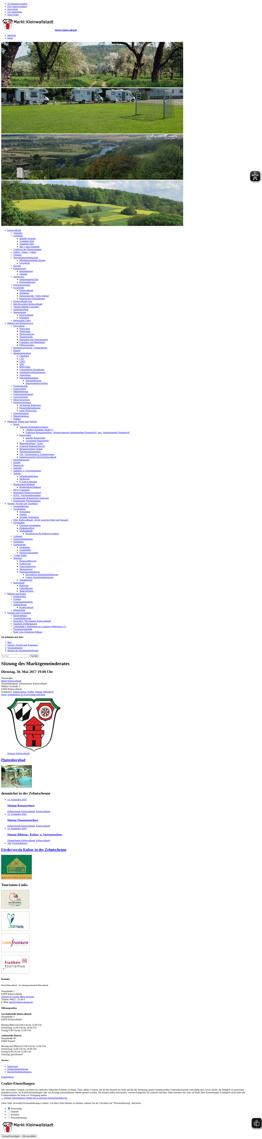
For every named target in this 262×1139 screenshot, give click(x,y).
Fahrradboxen (26, 588)
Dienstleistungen (21, 460)
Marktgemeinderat (22, 353)
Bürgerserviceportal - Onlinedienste (30, 347)
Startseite (11, 35)
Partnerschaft (19, 268)
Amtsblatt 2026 (26, 241)
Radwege (24, 585)
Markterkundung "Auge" (31, 443)
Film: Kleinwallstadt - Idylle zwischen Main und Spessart (40, 520)
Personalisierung (19, 1117)
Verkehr (17, 473)
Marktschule (19, 610)
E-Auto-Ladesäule (28, 481)
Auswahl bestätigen (11, 1136)
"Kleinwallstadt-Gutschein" (26, 306)
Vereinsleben (19, 509)
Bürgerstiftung (20, 615)
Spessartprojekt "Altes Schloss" (34, 296)
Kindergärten (19, 596)
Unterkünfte (25, 550)
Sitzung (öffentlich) (44, 692)
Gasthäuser (24, 547)
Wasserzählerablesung (29, 408)
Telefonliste (24, 331)
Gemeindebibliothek (23, 602)
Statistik (14, 1111)
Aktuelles (17, 233)
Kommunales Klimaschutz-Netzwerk (31, 498)
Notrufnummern (21, 413)
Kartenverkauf (26, 607)
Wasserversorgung (22, 402)
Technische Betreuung (30, 405)
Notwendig (16, 1108)
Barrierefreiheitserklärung (19, 1072)
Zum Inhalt (12, 9)
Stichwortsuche (26, 334)
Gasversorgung (20, 397)
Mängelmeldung (21, 416)
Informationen (26, 271)
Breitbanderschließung (24, 484)
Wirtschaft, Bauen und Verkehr (22, 421)
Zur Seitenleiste (14, 12)
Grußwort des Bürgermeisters (27, 249)
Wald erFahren (26, 591)
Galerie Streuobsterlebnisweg (39, 577)
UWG (22, 361)
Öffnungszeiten (26, 345)
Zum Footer (13, 14)
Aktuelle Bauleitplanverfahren (33, 427)
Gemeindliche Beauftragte (31, 369)
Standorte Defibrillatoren (25, 623)
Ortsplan (17, 255)
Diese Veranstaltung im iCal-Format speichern (23, 694)
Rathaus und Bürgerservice (20, 323)
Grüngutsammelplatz (23, 394)
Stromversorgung (21, 399)
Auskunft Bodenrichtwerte (32, 446)
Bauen (16, 424)
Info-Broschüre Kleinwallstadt (27, 304)
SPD (21, 364)
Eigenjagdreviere (27, 282)
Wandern (17, 558)
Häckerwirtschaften (28, 552)
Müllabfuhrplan (20, 391)
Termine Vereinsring (29, 517)
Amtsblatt (18, 235)
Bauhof (16, 350)
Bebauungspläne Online (30, 449)
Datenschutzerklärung (17, 1069)
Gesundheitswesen (22, 618)
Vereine (23, 514)
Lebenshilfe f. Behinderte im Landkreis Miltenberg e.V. (39, 626)
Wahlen (17, 419)
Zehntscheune (20, 604)
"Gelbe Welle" (20, 555)
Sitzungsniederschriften (36, 383)
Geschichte (24, 263)
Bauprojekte (25, 435)
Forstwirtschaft (20, 386)
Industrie (17, 468)
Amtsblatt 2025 (26, 244)
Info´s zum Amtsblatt (29, 246)
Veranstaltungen (21, 506)
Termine (23, 274)
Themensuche (26, 337)
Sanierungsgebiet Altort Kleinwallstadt (37, 457)
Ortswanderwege (27, 566)
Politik (31, 692)
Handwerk (18, 465)
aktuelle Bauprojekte (35, 438)
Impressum (12, 1066)
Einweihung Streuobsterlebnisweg (41, 574)
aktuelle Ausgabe (27, 238)
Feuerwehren (19, 388)
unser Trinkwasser (28, 410)
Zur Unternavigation (17, 6)
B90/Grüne (24, 367)
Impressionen (19, 312)
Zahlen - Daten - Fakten (24, 252)
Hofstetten (24, 293)
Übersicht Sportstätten (29, 525)
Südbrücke (24, 479)
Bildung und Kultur (16, 593)
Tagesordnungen (33, 380)
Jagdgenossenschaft (28, 279)
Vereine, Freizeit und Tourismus (22, 503)
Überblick (24, 356)
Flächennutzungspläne (30, 451)
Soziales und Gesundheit (19, 613)
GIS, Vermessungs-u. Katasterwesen (36, 454)
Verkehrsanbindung (28, 476)
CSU (21, 358)
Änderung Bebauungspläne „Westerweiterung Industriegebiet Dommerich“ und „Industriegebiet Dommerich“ (77, 432)
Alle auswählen (29, 1136)
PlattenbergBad (26, 528)
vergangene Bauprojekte (37, 440)
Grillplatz (17, 536)
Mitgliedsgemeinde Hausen (32, 260)
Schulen (17, 599)
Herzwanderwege (27, 561)
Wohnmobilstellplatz (23, 539)
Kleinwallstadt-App (22, 301)
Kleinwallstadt (14, 230)
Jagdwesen (18, 276)
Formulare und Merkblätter (32, 342)
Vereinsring (24, 511)
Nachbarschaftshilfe (22, 629)
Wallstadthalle (26, 531)
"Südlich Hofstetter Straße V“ (39, 429)
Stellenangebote (21, 309)
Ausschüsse (25, 375)
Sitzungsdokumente (28, 378)
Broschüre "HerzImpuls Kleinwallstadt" (32, 621)
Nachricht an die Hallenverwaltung (42, 533)
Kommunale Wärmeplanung (26, 501)
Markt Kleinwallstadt (11, 681)
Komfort (15, 1114)
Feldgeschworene (21, 285)
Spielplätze (18, 542)
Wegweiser (24, 328)
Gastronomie (19, 544)
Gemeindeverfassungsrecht (32, 372)
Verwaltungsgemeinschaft (25, 257)
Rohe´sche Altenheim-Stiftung (27, 632)
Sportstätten (19, 522)
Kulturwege (25, 563)
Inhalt (10, 38)
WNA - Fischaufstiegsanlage (27, 495)
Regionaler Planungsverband (27, 492)
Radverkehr (19, 582)
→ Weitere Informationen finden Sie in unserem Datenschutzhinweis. (34, 1098)
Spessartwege (25, 569)
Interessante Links (22, 320)
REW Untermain (21, 490)
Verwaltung (18, 326)
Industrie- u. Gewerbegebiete (27, 470)
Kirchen (17, 265)
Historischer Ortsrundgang (32, 298)
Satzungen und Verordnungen (33, 339)
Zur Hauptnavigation (17, 3)
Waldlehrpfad (25, 580)
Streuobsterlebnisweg (29, 572)
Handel (16, 462)
